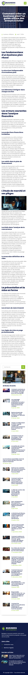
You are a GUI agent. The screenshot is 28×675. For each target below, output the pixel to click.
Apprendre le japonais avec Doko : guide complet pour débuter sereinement (17, 657)
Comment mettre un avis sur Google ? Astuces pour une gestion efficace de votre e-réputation (17, 480)
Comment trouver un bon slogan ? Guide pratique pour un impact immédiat (17, 437)
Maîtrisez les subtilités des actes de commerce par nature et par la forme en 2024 (18, 470)
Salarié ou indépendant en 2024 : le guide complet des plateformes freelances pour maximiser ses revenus (18, 426)
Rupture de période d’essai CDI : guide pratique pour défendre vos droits (18, 414)
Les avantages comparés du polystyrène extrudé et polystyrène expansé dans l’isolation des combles (17, 403)
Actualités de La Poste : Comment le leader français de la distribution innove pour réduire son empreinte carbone (18, 449)
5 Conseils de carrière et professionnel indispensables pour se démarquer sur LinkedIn (17, 663)
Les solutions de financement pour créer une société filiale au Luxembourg (18, 583)
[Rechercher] (23, 367)
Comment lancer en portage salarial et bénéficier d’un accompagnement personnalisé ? (17, 572)
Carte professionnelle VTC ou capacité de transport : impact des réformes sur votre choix (17, 527)
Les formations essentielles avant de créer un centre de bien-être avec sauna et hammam (13, 460)
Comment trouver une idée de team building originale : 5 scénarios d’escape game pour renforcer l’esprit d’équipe (17, 560)
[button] (25, 3)
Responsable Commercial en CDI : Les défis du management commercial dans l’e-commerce (18, 594)
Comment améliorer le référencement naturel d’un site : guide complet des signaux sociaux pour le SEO (17, 539)
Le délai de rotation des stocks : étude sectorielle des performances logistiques (18, 492)
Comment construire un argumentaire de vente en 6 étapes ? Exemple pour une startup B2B (18, 391)
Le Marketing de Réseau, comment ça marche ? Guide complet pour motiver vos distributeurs (18, 515)
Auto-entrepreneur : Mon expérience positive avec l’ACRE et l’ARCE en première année (17, 504)
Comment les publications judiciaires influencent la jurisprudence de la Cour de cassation (18, 606)
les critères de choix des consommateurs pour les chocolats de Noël (18, 549)
